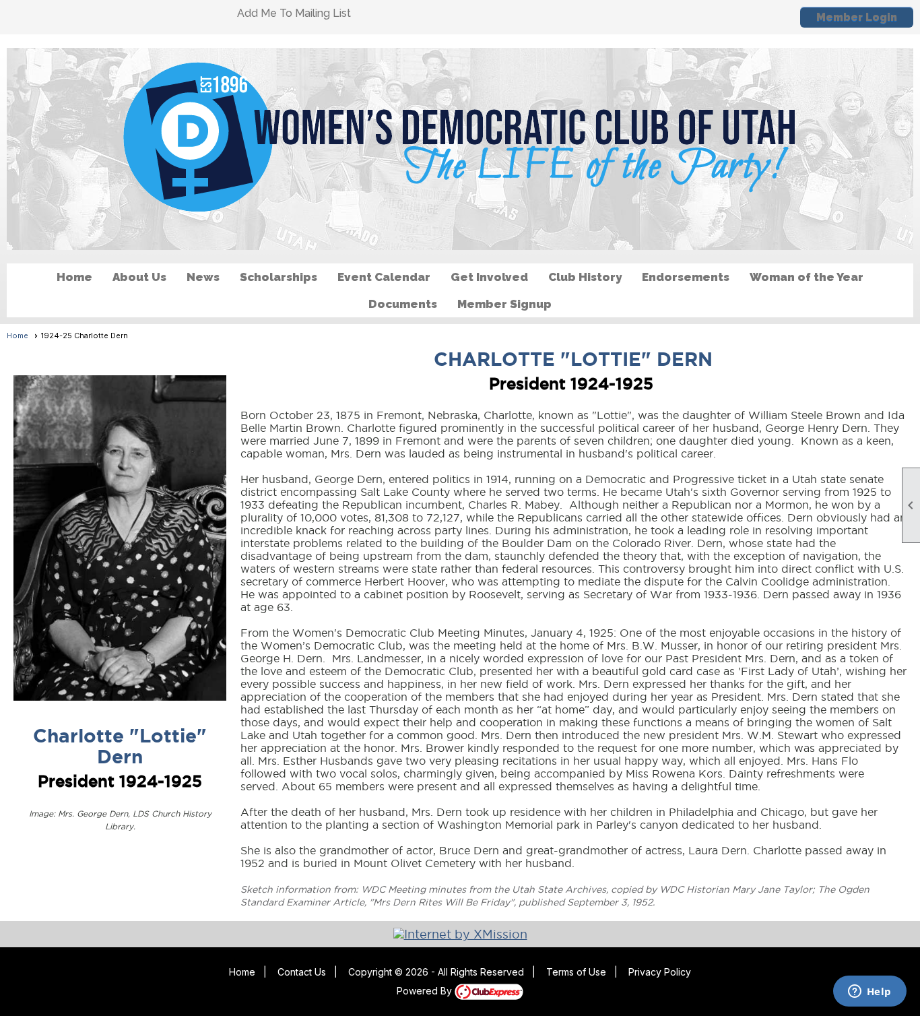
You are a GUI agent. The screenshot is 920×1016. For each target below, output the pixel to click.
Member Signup (504, 304)
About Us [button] (139, 277)
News (203, 277)
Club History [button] (585, 277)
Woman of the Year (806, 277)
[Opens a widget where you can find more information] (869, 992)
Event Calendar (383, 277)
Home (74, 277)
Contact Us (301, 972)
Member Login (856, 17)
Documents (402, 304)
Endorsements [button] (685, 277)
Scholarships (278, 277)
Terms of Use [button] (576, 972)
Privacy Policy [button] (659, 972)
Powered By (426, 990)
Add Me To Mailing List (294, 13)
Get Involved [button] (489, 277)
